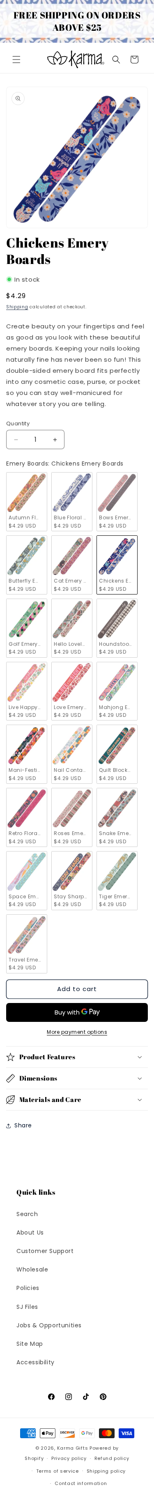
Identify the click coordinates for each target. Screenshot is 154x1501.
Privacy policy (69, 1458)
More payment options (77, 1031)
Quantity (18, 423)
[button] (16, 59)
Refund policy (111, 1458)
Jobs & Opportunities (49, 1325)
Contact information (81, 1483)
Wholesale (32, 1269)
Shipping (17, 307)
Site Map (29, 1344)
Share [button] (23, 1125)
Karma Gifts (72, 1448)
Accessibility (35, 1362)
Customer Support (45, 1251)
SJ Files (27, 1307)
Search (27, 1214)
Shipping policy (106, 1471)
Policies (27, 1288)
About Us (30, 1232)
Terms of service (57, 1471)
